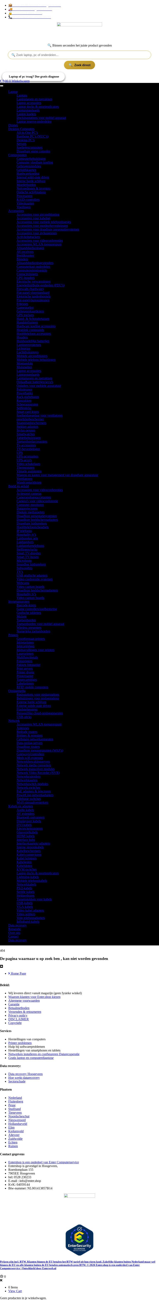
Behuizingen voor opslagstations (38, 698)
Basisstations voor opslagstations (38, 694)
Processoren (24, 196)
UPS (20, 452)
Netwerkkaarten (27, 780)
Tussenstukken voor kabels (34, 899)
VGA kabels (25, 906)
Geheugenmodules (29, 166)
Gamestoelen (25, 307)
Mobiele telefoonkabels (32, 880)
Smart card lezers (28, 411)
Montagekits (25, 363)
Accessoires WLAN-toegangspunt (39, 244)
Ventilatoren (24, 478)
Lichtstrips (23, 348)
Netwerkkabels (26, 884)
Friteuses (22, 304)
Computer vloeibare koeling (35, 162)
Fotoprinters (24, 661)
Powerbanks (25, 393)
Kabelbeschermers (29, 851)
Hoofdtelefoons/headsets (33, 527)
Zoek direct (82, 65)
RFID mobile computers (32, 687)
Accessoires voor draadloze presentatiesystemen (48, 229)
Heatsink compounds (30, 330)
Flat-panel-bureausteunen (33, 300)
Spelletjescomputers (29, 147)
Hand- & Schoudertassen (33, 318)
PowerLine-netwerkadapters (35, 795)
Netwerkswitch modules (32, 784)
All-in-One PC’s (27, 132)
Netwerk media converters (34, 765)
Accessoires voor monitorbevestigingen (42, 225)
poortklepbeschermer (30, 419)
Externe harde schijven (31, 702)
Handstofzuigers (27, 322)
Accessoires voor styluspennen (37, 233)
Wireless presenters (29, 627)
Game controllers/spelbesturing (37, 609)
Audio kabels (25, 810)
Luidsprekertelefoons (30, 545)
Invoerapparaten (18, 601)
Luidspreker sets (27, 538)
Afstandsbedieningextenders (35, 263)
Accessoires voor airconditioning (38, 214)
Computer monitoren (30, 505)
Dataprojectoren (27, 508)
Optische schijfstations (31, 192)
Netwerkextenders (28, 776)
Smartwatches (26, 434)
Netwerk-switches (28, 787)
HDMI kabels (26, 836)
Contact (13, 936)
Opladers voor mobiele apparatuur (39, 385)
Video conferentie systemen (35, 579)
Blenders (22, 259)
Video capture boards (30, 586)
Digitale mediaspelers (31, 512)
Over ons (14, 932)
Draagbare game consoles (33, 151)
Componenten (17, 155)
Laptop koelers (26, 114)
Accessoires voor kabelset (33, 218)
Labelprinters (25, 683)
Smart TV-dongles (29, 553)
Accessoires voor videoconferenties (40, 240)
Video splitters (26, 914)
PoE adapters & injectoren (34, 791)
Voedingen (24, 207)
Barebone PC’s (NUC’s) (32, 136)
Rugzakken (24, 400)
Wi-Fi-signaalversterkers (32, 802)
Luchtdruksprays (28, 352)
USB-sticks (24, 717)
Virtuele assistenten (29, 471)
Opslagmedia (16, 691)
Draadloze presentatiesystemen (37, 516)
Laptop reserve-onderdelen (34, 121)
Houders (22, 337)
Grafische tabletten (29, 612)
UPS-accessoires (27, 456)
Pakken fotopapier (28, 665)
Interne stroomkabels (30, 847)
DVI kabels (24, 825)
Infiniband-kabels (28, 921)
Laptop (13, 91)
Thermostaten (25, 467)
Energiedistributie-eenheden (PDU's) (41, 285)
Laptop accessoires (29, 103)
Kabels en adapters (20, 806)
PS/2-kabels (24, 888)
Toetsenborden (26, 620)
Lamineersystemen (29, 345)
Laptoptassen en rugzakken (34, 99)
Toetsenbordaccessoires (32, 441)
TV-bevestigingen (28, 449)
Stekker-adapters (27, 426)
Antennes (23, 728)
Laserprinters (25, 653)
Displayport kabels (29, 821)
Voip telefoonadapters (31, 918)
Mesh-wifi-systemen (30, 758)
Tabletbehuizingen (29, 438)
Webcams (23, 583)
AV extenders (25, 813)
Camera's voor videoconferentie (37, 501)
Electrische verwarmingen (34, 281)
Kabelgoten (24, 862)
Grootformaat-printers (31, 638)
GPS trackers (25, 315)
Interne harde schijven (31, 181)
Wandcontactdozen (29, 482)
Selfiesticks (24, 408)
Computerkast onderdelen (33, 266)
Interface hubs (26, 839)
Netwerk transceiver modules (36, 769)
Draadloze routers (28, 746)
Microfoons (24, 560)
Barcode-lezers (26, 605)
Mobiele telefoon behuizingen (36, 359)
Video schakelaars (28, 464)
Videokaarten (25, 203)
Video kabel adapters (30, 910)
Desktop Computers (21, 129)
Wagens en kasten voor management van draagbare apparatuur (57, 475)
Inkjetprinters (25, 642)
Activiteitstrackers (28, 237)
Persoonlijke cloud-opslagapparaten (40, 713)
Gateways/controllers (30, 754)
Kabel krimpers (27, 858)
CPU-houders (26, 278)
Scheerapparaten (27, 404)
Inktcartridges (25, 646)
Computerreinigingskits (32, 270)
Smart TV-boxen (28, 557)
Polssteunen (24, 389)
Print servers (25, 668)
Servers (21, 144)
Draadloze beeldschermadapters (37, 519)
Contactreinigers (27, 274)
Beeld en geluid (18, 486)
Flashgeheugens (27, 709)
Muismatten (24, 367)
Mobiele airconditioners (32, 356)
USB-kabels (25, 903)
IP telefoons (24, 531)
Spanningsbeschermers (31, 423)
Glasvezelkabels (27, 832)
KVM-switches (27, 869)
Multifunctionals (27, 657)
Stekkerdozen (25, 895)
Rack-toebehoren (28, 397)
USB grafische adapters (32, 575)
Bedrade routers (27, 732)
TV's (20, 572)
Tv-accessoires (26, 445)
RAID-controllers (28, 199)
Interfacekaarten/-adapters (33, 843)
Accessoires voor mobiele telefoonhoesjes (44, 222)
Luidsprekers (25, 542)
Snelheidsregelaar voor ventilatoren (40, 415)
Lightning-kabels (28, 877)
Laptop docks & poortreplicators (38, 106)
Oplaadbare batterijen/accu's (35, 382)
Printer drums (25, 672)
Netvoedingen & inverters (33, 188)
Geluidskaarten (26, 170)
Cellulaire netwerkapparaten (35, 739)
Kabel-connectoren (29, 854)
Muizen (21, 616)
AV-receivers (25, 251)
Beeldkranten (25, 255)
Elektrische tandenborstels (34, 296)
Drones (13, 125)
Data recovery (17, 925)
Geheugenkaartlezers (30, 311)
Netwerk (14, 720)
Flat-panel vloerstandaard (33, 292)
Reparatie (14, 929)
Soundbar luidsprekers (31, 564)
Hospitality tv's (26, 534)
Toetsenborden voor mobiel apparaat (40, 624)
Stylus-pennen (26, 430)
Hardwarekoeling (28, 173)
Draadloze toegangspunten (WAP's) (40, 750)
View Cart (15, 1291)
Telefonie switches (29, 799)
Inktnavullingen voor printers (35, 650)
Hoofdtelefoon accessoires (34, 333)
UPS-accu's (24, 460)
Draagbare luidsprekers (32, 523)
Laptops (22, 95)
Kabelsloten (24, 865)
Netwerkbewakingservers (33, 761)
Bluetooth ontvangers (31, 817)
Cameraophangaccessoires (34, 497)
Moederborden (26, 184)
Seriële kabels (26, 892)
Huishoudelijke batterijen (33, 341)
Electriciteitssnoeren (30, 828)
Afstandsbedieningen (30, 248)
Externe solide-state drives (34, 705)
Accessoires (16, 211)
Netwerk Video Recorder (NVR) (38, 772)
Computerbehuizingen (31, 158)
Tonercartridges (27, 679)
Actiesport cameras (29, 493)
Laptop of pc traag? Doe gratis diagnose (34, 76)
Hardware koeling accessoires (36, 326)
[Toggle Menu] (1, 85)
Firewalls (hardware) (30, 289)
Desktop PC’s (26, 140)
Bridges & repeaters (29, 735)
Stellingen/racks (27, 549)
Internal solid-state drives (33, 177)
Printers (13, 635)
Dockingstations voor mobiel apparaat (41, 117)
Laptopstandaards (28, 110)
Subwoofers (24, 568)
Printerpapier (25, 676)
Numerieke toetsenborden (33, 631)
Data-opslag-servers (29, 743)
